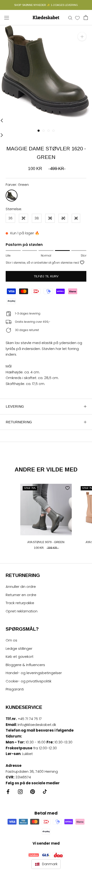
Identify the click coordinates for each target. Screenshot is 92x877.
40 (63, 218)
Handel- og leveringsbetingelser (34, 672)
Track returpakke (20, 602)
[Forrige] (2, 120)
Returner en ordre (21, 594)
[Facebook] (8, 791)
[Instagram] (20, 791)
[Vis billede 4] (53, 131)
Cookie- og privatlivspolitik (28, 681)
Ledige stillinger (19, 648)
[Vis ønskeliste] (77, 18)
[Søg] (70, 18)
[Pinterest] (32, 791)
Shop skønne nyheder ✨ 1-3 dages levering (46, 5)
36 (10, 218)
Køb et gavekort (19, 656)
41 (76, 218)
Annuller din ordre (21, 586)
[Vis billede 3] (48, 131)
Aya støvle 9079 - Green (45, 542)
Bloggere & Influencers (25, 664)
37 (23, 218)
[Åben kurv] (86, 17)
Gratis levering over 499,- (32, 322)
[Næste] (2, 135)
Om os (11, 640)
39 (50, 218)
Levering (15, 406)
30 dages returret (27, 330)
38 (36, 218)
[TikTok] (44, 791)
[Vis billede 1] (39, 131)
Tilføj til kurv (46, 276)
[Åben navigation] (6, 17)
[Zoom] (82, 36)
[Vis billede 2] (43, 131)
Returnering (19, 422)
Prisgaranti (15, 689)
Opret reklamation (22, 611)
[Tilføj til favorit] (82, 262)
